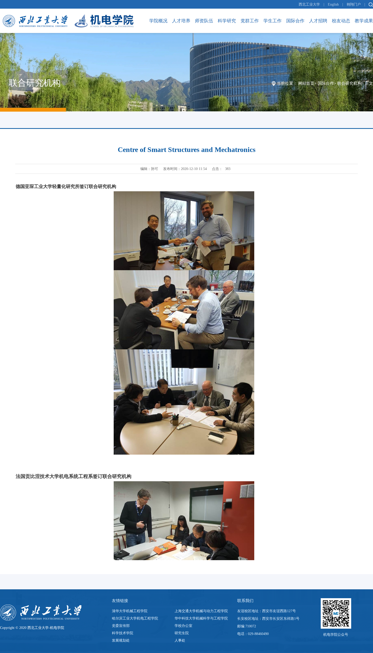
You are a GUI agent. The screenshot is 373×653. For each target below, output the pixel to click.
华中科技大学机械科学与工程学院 (201, 618)
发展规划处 (121, 640)
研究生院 (182, 633)
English (333, 4)
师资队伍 (204, 20)
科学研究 (227, 20)
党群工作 (250, 20)
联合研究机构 (349, 83)
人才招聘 (318, 20)
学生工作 (272, 20)
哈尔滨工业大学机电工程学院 (135, 618)
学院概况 (158, 20)
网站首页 (306, 83)
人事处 (180, 640)
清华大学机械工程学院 (129, 611)
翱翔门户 (354, 4)
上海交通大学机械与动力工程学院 (201, 611)
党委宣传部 (121, 626)
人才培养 (181, 20)
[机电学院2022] (68, 20)
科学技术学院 (122, 633)
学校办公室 (183, 626)
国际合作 (295, 20)
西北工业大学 (309, 4)
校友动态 (341, 20)
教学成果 (364, 20)
